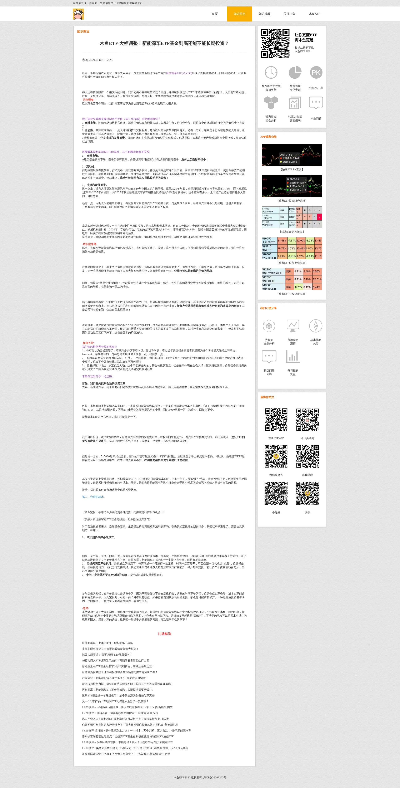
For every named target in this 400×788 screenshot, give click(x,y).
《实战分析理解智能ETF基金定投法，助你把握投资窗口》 (117, 519)
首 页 (214, 13)
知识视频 (264, 13)
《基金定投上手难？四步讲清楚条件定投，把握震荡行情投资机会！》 (124, 512)
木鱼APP (314, 13)
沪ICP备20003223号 (214, 777)
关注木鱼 (289, 13)
